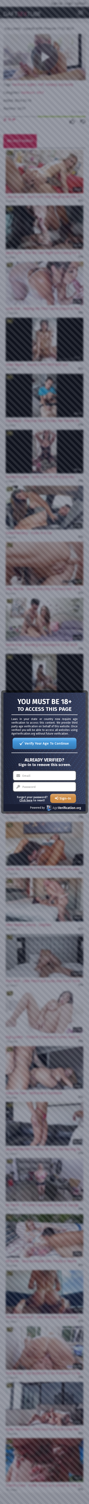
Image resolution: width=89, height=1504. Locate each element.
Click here (25, 800)
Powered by (37, 807)
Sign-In (65, 798)
